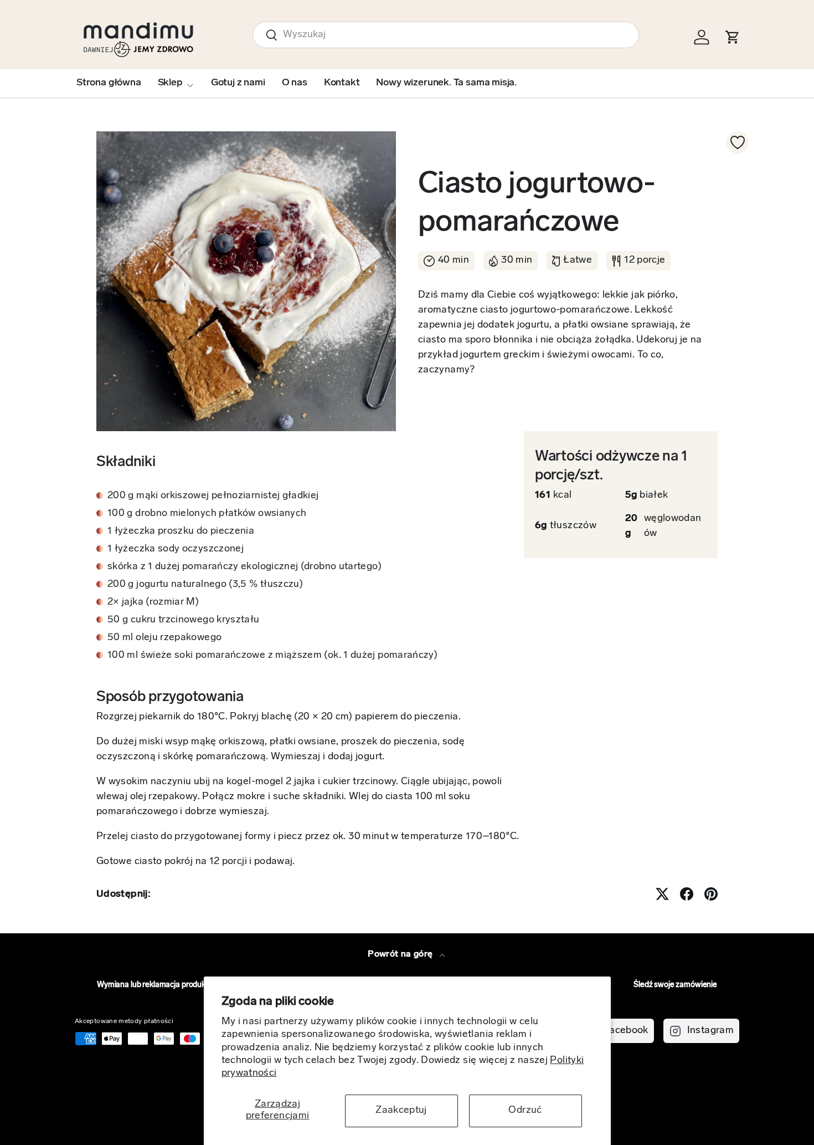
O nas (294, 83)
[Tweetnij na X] (662, 894)
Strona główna (108, 83)
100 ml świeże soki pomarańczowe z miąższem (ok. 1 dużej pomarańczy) (272, 656)
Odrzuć (525, 1111)
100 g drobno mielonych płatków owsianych (206, 514)
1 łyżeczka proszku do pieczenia (180, 531)
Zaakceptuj (401, 1111)
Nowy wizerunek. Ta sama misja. (446, 83)
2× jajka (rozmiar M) (153, 602)
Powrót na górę (401, 954)
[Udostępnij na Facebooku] (686, 894)
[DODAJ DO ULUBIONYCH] (738, 142)
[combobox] (445, 35)
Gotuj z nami (238, 83)
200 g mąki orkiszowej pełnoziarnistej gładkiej (213, 496)
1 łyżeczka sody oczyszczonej (175, 549)
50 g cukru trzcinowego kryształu (183, 620)
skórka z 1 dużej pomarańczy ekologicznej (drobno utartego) (244, 567)
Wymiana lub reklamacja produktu (155, 985)
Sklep (170, 83)
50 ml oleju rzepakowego (164, 638)
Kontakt (342, 83)
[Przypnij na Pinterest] (711, 894)
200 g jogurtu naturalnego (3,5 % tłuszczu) (205, 585)
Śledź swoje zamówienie (675, 985)
